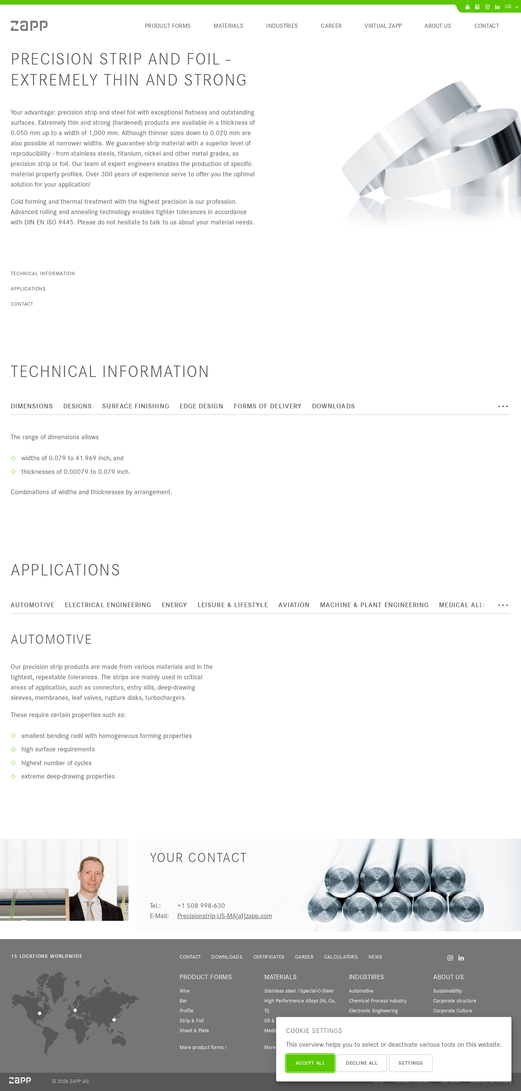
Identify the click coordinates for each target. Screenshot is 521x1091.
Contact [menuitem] (486, 26)
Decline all (362, 1063)
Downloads (227, 957)
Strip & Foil (192, 1020)
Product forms (206, 977)
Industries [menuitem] (282, 26)
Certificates (269, 957)
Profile (186, 1010)
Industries (366, 977)
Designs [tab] (77, 406)
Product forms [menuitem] (168, 26)
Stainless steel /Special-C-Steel (298, 991)
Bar (183, 1001)
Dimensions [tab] (32, 406)
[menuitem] (29, 28)
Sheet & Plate (194, 1030)
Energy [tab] (174, 605)
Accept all (310, 1063)
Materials (280, 977)
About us (448, 977)
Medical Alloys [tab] (467, 605)
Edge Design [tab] (202, 406)
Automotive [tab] (33, 605)
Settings (411, 1063)
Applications (28, 288)
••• (503, 406)
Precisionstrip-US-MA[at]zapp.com (224, 916)
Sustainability (447, 991)
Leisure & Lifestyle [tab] (233, 605)
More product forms (202, 1047)
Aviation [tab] (294, 605)
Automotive (361, 991)
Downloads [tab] (333, 406)
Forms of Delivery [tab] (268, 406)
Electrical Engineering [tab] (108, 605)
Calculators (341, 957)
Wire (185, 991)
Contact (22, 304)
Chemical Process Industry (378, 1001)
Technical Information (43, 273)
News (375, 957)
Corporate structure (454, 1001)
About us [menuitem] (438, 26)
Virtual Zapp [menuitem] (383, 26)
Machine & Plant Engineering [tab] (374, 605)
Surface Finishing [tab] (135, 406)
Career (304, 957)
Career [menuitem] (331, 26)
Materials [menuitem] (228, 26)
